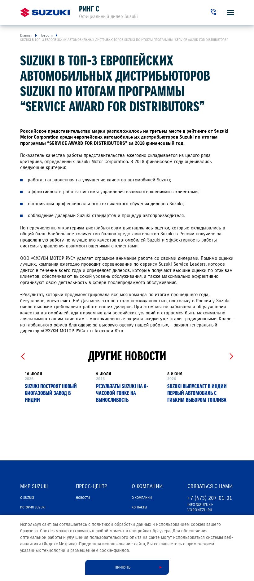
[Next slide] (231, 356)
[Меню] (230, 12)
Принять (122, 567)
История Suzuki (33, 507)
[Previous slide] (23, 356)
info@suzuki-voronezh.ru (200, 507)
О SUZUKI (27, 497)
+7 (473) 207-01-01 (209, 498)
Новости (83, 497)
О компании (142, 497)
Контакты (139, 507)
